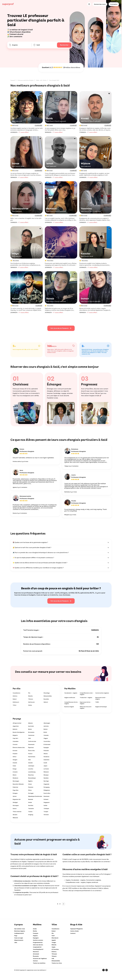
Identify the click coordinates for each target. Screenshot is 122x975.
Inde (29, 759)
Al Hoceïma (55, 949)
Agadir (54, 940)
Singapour (47, 802)
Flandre (15, 753)
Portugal (30, 793)
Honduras (46, 756)
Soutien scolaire (38, 940)
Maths (35, 931)
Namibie (46, 778)
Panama (30, 787)
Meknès (30, 696)
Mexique (46, 775)
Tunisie (30, 811)
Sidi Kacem (31, 702)
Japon (45, 765)
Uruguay (30, 814)
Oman (30, 784)
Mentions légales (19, 931)
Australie (31, 726)
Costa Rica (47, 741)
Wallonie (15, 817)
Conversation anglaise (102, 693)
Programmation (37, 942)
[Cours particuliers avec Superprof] (8, 4)
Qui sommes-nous (19, 928)
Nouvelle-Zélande (18, 784)
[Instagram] (106, 970)
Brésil (45, 732)
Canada (46, 735)
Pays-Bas (15, 790)
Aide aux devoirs (38, 944)
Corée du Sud (32, 741)
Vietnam (46, 814)
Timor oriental (17, 811)
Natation (36, 951)
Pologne (15, 793)
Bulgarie (15, 735)
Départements (18, 940)
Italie (14, 765)
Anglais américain (69, 697)
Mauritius (31, 775)
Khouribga (47, 693)
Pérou (30, 790)
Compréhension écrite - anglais (71, 702)
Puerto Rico (47, 793)
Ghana (46, 753)
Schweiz (46, 799)
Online (30, 705)
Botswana (31, 732)
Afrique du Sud (17, 723)
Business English (69, 706)
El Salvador (47, 744)
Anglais (35, 935)
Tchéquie (46, 808)
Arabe (35, 928)
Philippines (47, 790)
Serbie (30, 802)
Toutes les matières (39, 963)
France (30, 753)
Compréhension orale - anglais (86, 693)
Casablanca (16, 693)
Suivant (63, 904)
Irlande (15, 762)
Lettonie (46, 769)
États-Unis (31, 750)
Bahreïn (15, 729)
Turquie (46, 811)
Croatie (15, 744)
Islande (30, 762)
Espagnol (36, 938)
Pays (15, 935)
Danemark (31, 744)
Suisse (14, 808)
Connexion (113, 4)
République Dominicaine (35, 796)
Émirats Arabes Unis (19, 747)
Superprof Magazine (76, 928)
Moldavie (15, 778)
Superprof (12, 80)
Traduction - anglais (86, 697)
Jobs (15, 942)
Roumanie (46, 796)
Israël (45, 762)
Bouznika (46, 699)
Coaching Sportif (38, 949)
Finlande (46, 750)
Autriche (46, 726)
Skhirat (46, 702)
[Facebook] (103, 970)
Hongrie (15, 759)
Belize (30, 729)
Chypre (46, 738)
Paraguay (46, 787)
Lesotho (30, 769)
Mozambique (32, 778)
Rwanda (30, 799)
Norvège (46, 781)
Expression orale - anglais (100, 698)
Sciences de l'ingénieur (40, 958)
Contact (72, 933)
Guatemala (31, 756)
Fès (29, 693)
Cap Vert (15, 738)
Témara (30, 699)
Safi (53, 958)
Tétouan (54, 954)
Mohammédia (48, 696)
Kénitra (15, 696)
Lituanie (15, 772)
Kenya (14, 769)
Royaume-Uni (16, 799)
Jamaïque (31, 765)
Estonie (15, 750)
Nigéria (30, 781)
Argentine (16, 726)
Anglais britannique (101, 706)
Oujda (53, 947)
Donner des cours (100, 4)
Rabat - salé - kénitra (41, 80)
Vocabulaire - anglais (70, 693)
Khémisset (16, 702)
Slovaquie (16, 805)
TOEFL (97, 702)
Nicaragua (16, 781)
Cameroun (31, 735)
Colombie (15, 741)
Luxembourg (31, 772)
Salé (53, 935)
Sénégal (15, 802)
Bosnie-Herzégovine (18, 732)
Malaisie (46, 772)
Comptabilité (37, 947)
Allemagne (47, 723)
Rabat (15, 699)
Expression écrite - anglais (85, 702)
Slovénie (30, 805)
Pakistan (15, 787)
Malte (14, 775)
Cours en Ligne (18, 938)
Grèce (14, 756)
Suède (45, 805)
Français (35, 933)
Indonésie (46, 759)
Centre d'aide (74, 931)
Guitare (35, 960)
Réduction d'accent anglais (85, 707)
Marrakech (55, 938)
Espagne (46, 747)
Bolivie (45, 729)
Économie (36, 956)
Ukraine (15, 814)
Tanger (54, 942)
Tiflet (14, 705)
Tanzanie (31, 808)
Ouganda (46, 784)
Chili (29, 738)
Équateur (31, 747)
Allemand (36, 954)
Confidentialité (19, 933)
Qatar (15, 796)
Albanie (30, 723)
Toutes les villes (57, 963)
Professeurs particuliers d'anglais (26, 80)
